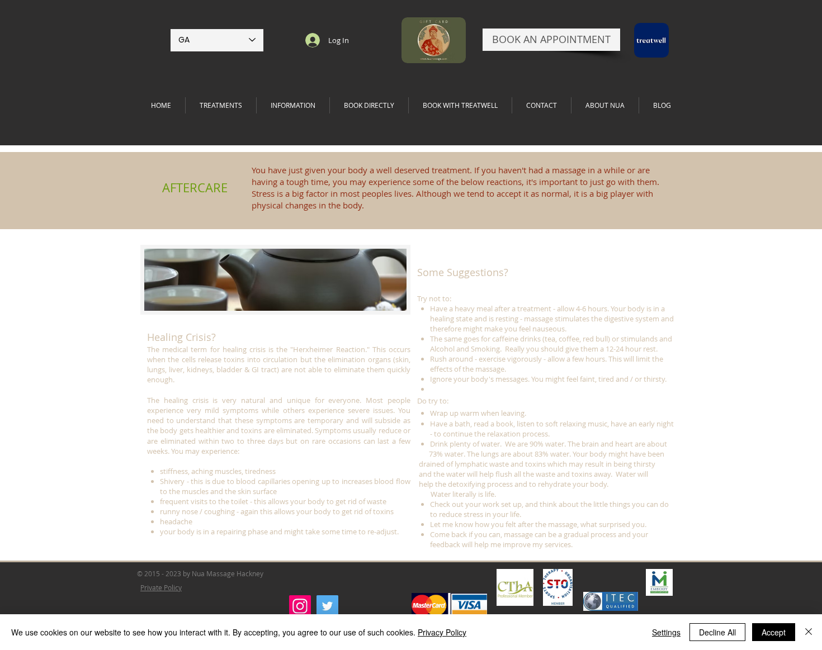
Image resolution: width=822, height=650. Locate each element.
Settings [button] (666, 632)
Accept (774, 632)
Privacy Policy (442, 632)
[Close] (808, 632)
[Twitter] (327, 606)
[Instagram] (300, 606)
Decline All (717, 632)
